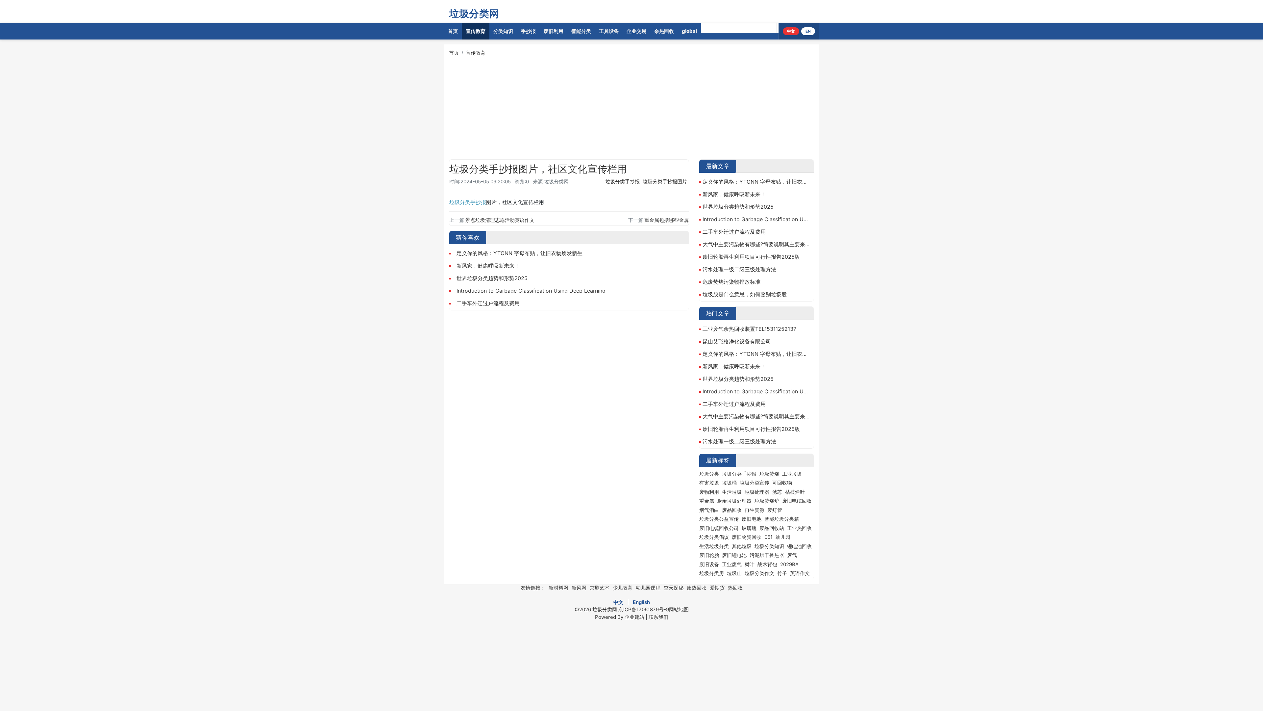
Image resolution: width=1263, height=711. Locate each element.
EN (808, 31)
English (641, 602)
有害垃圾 (709, 483)
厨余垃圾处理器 (734, 501)
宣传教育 (475, 31)
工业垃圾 (792, 474)
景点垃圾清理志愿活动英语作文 (499, 220)
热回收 (735, 588)
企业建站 (634, 617)
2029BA (789, 564)
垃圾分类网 (474, 13)
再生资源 (754, 510)
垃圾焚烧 (769, 474)
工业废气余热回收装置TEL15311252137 (749, 328)
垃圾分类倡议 (714, 537)
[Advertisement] (646, 108)
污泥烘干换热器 (767, 555)
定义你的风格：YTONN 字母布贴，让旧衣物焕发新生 (519, 253)
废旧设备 (709, 564)
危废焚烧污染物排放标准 (731, 281)
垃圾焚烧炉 (767, 501)
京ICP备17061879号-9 (643, 609)
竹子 (782, 573)
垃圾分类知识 (769, 546)
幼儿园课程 (648, 588)
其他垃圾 (742, 546)
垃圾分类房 (711, 573)
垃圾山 (734, 573)
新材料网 (558, 588)
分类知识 (503, 31)
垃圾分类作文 (759, 573)
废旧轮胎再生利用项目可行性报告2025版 (751, 256)
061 (768, 537)
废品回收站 (771, 528)
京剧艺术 (599, 588)
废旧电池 (751, 519)
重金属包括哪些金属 (666, 220)
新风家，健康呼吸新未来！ (488, 265)
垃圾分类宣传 (754, 483)
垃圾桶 (729, 483)
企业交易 (636, 31)
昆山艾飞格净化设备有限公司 (737, 341)
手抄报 (528, 31)
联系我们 (658, 617)
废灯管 (774, 510)
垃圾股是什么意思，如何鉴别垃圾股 (745, 294)
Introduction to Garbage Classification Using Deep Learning (531, 290)
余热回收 (664, 31)
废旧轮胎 (709, 555)
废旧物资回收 (746, 537)
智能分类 (581, 31)
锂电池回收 (799, 546)
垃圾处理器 (757, 492)
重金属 (706, 501)
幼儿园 (783, 537)
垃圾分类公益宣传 (719, 519)
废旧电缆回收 (797, 501)
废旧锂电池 (734, 555)
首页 (453, 31)
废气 (792, 555)
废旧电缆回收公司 (719, 528)
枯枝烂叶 (795, 492)
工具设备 (609, 31)
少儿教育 (622, 588)
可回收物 (782, 483)
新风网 (579, 588)
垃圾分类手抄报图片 (665, 181)
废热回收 (696, 588)
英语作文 (800, 573)
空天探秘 (673, 588)
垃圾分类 (459, 202)
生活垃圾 (732, 492)
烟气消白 (709, 510)
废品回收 (732, 510)
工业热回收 (799, 528)
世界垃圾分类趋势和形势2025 (492, 278)
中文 (791, 31)
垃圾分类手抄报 (622, 181)
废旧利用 (553, 31)
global (689, 31)
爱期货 (717, 588)
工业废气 (732, 564)
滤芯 (777, 492)
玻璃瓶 (749, 528)
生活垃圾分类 (714, 546)
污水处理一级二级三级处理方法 (739, 269)
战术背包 (767, 564)
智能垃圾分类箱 (781, 519)
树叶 (750, 564)
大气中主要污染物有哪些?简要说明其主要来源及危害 (756, 244)
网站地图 (679, 609)
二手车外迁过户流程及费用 (488, 303)
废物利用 (709, 492)
